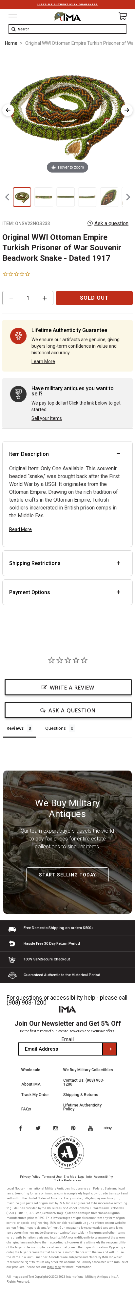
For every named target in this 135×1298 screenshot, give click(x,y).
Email (67, 1039)
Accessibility (103, 1176)
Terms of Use (52, 1176)
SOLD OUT (94, 298)
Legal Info (85, 1176)
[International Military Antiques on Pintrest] (74, 1129)
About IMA (31, 1084)
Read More (20, 529)
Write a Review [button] (72, 687)
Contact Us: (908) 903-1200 (84, 1082)
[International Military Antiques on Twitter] (38, 1129)
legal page (54, 1267)
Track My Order (35, 1094)
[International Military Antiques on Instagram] (56, 1129)
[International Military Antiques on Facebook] (20, 1129)
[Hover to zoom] (67, 113)
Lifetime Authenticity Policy (82, 1107)
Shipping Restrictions (35, 563)
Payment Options (29, 592)
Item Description (29, 454)
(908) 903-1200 (27, 1002)
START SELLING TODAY (67, 874)
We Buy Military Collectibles (88, 1070)
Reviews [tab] (15, 728)
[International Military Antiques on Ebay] (110, 1129)
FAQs (26, 1109)
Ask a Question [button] (72, 710)
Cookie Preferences (68, 1180)
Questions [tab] (55, 728)
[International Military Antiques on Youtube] (92, 1129)
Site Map (70, 1176)
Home (11, 43)
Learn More (43, 361)
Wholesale (30, 1070)
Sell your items (46, 418)
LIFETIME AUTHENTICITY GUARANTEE (67, 4)
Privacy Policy (30, 1176)
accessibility (66, 997)
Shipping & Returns (80, 1094)
